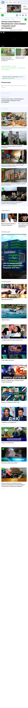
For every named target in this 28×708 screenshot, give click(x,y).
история (14, 66)
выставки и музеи (5, 66)
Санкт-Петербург (5, 69)
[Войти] (23, 15)
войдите (21, 76)
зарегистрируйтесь (10, 78)
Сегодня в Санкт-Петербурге (15, 30)
